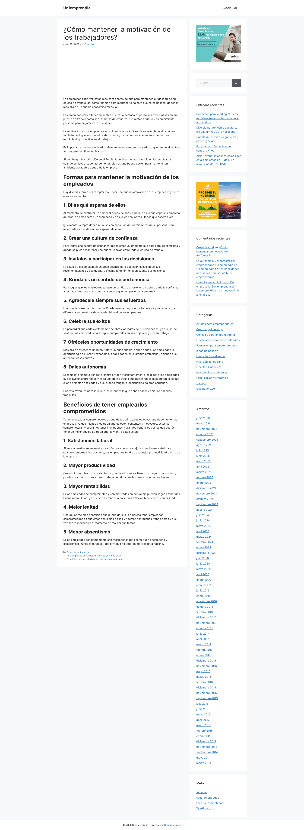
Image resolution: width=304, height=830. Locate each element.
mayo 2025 (203, 461)
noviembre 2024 (206, 493)
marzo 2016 (203, 676)
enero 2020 (203, 579)
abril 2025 (202, 466)
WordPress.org (205, 808)
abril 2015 (202, 719)
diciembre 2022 (206, 552)
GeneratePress (172, 825)
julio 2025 (202, 450)
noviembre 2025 (206, 428)
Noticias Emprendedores (212, 372)
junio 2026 (203, 418)
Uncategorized (205, 388)
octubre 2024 (205, 499)
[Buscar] (236, 83)
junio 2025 (203, 455)
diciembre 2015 (206, 687)
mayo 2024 (203, 525)
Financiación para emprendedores (218, 340)
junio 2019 (202, 590)
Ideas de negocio (207, 350)
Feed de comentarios (209, 803)
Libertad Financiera (208, 367)
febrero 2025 (204, 477)
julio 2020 (202, 558)
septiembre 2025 (207, 439)
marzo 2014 (203, 763)
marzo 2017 (203, 644)
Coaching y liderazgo (78, 552)
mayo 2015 (203, 714)
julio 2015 (202, 703)
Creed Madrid (205, 247)
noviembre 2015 (206, 692)
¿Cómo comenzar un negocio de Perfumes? (212, 251)
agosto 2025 (204, 445)
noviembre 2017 (206, 622)
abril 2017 (202, 639)
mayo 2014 (203, 757)
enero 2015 (203, 736)
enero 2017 (203, 655)
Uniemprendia (77, 8)
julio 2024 (202, 515)
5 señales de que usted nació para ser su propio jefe (95, 559)
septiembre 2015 (207, 698)
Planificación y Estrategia (212, 377)
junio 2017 (202, 633)
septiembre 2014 (207, 752)
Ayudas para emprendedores (214, 324)
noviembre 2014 (206, 746)
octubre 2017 (204, 628)
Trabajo (201, 383)
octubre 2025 (204, 434)
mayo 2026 (203, 423)
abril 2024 (202, 531)
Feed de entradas (207, 797)
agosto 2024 (204, 509)
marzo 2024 (204, 536)
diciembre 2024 (206, 488)
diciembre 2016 (206, 660)
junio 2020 (203, 563)
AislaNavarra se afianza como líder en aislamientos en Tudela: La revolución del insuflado (218, 160)
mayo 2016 (203, 671)
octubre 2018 (204, 606)
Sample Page (230, 7)
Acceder (201, 792)
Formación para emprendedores (216, 345)
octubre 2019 (204, 585)
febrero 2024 (204, 542)
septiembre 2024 (207, 504)
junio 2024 (203, 520)
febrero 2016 (204, 682)
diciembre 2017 (206, 617)
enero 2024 (203, 547)
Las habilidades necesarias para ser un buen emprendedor (217, 273)
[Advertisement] (121, 73)
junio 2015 (202, 709)
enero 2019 (203, 595)
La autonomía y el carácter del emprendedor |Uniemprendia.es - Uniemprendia (217, 265)
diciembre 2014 (206, 741)
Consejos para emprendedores (216, 334)
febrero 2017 (204, 649)
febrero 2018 (204, 612)
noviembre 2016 (206, 666)
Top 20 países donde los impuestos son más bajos (94, 555)
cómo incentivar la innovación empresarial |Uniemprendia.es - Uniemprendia (216, 286)
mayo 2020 (203, 569)
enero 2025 (203, 482)
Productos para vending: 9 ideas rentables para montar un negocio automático (217, 118)
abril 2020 (202, 574)
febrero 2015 (204, 730)
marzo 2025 (204, 472)
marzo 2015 (203, 725)
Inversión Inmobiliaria (209, 361)
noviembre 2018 (206, 601)
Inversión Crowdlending (211, 356)
